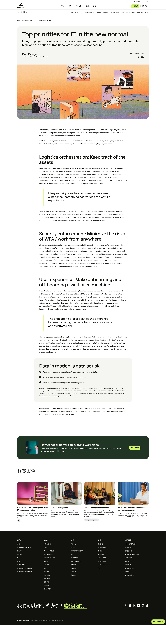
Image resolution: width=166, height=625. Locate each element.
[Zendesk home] (21, 5)
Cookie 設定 (42, 620)
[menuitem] (146, 1)
